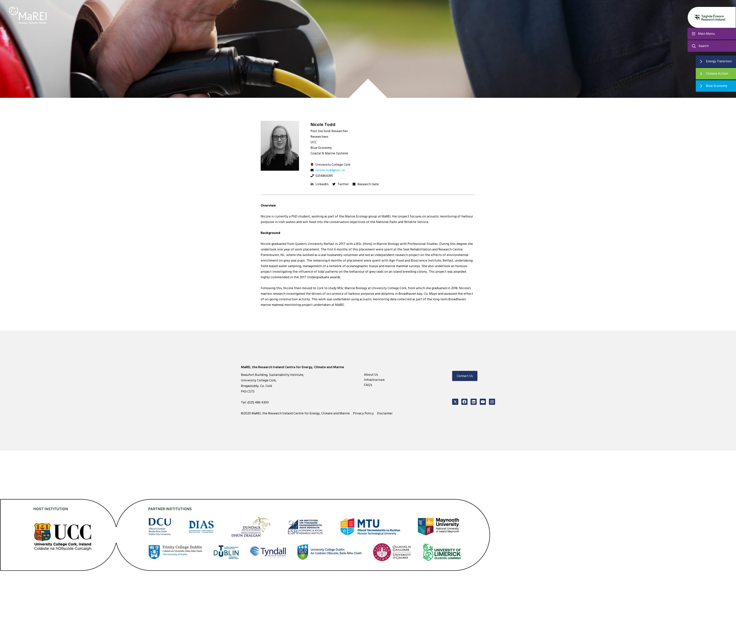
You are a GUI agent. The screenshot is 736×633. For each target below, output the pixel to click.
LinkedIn (322, 184)
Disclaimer (385, 413)
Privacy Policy (363, 413)
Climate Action (717, 73)
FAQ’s (368, 385)
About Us (371, 374)
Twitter (343, 184)
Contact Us (465, 376)
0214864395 (324, 176)
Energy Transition (719, 61)
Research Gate (368, 184)
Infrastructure (374, 380)
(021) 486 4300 (258, 402)
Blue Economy (716, 86)
